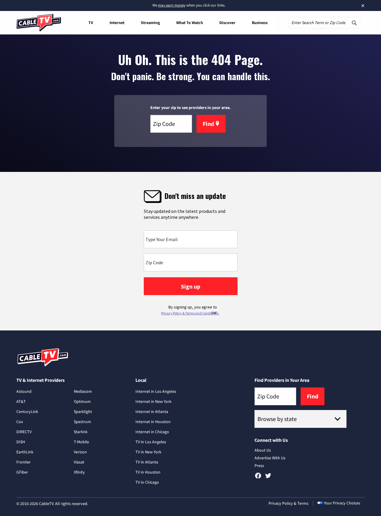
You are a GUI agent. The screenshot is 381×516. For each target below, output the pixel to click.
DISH (20, 441)
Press (259, 465)
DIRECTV (24, 431)
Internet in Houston (153, 421)
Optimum (82, 401)
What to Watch (189, 22)
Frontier (23, 462)
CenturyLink (27, 411)
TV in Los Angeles (150, 441)
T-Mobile (81, 441)
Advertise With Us (269, 457)
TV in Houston (147, 472)
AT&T (21, 401)
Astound (24, 391)
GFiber (22, 472)
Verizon (80, 452)
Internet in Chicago (152, 431)
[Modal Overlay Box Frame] (190, 251)
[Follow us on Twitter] (268, 477)
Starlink (81, 431)
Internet (117, 22)
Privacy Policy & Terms (288, 503)
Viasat (79, 462)
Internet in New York (153, 401)
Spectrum (82, 421)
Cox (19, 421)
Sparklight (83, 411)
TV (90, 22)
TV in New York (148, 452)
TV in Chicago (147, 482)
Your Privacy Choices (342, 503)
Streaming (150, 22)
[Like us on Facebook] (258, 477)
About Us (262, 450)
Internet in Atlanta (151, 411)
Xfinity (79, 472)
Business (260, 22)
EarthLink (24, 452)
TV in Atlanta (146, 462)
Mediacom (83, 391)
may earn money (171, 5)
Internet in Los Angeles (155, 391)
